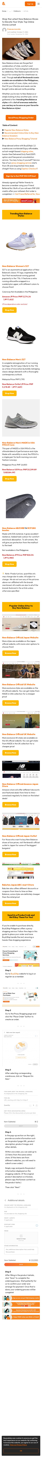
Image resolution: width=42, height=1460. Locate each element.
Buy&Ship (15, 973)
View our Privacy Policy (18, 1445)
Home (4, 11)
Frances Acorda (13, 29)
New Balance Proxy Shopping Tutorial (21, 138)
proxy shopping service (21, 163)
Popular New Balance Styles (17, 130)
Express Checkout (29, 168)
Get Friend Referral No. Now (27, 194)
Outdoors (17, 11)
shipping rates (27, 151)
